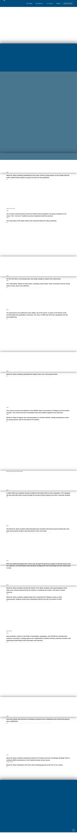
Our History (50, 3)
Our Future (38, 3)
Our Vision (29, 3)
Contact (58, 3)
